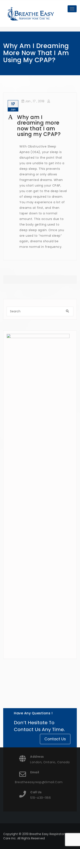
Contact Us (55, 739)
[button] (40, 125)
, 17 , (34, 101)
